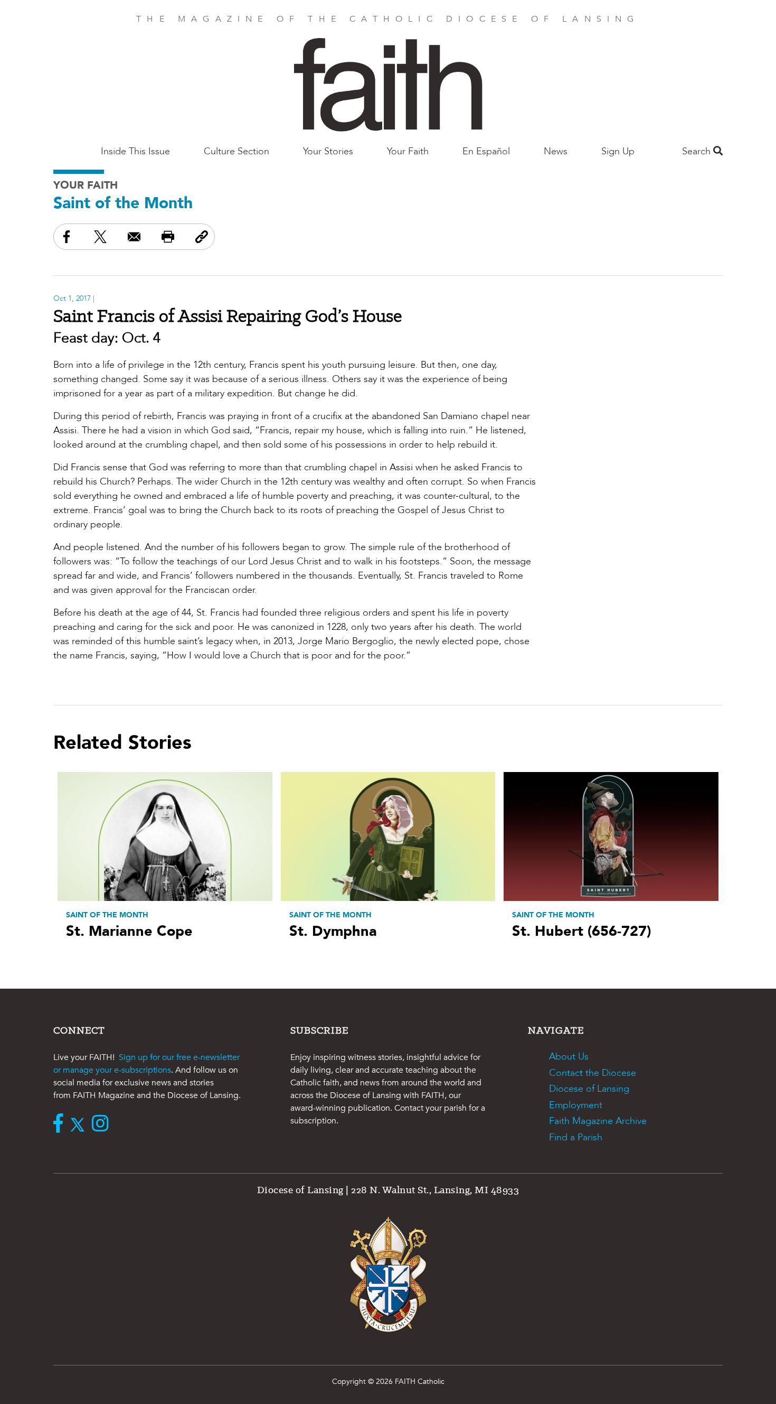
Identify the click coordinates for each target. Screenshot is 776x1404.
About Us (569, 1056)
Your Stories (328, 151)
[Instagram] (102, 1124)
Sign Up (618, 151)
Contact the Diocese (592, 1073)
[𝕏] (80, 1124)
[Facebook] (60, 1124)
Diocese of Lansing (589, 1088)
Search (697, 151)
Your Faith (408, 151)
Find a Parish (575, 1137)
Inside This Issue (135, 151)
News (555, 151)
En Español (486, 151)
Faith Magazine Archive (598, 1121)
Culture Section (236, 151)
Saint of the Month (123, 203)
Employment (575, 1105)
